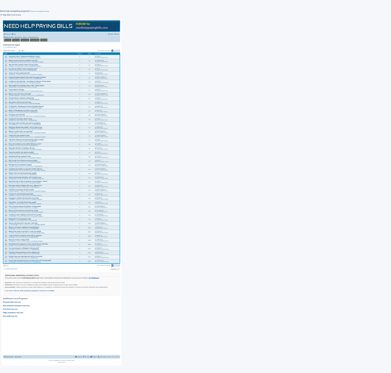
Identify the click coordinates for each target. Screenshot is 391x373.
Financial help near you (12, 302)
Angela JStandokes (15, 95)
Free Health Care (34, 153)
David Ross (13, 178)
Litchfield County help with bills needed (21, 190)
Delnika (12, 220)
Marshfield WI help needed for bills (20, 156)
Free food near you (10, 309)
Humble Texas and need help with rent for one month (25, 256)
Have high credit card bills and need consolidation (25, 123)
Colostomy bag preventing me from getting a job (24, 252)
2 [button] (114, 51)
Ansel (11, 82)
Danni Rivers (13, 87)
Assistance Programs (35, 57)
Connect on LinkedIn (47, 290)
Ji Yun (11, 157)
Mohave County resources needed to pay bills (23, 60)
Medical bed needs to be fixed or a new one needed (25, 231)
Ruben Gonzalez (14, 78)
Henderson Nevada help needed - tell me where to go (25, 127)
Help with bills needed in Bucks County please (23, 64)
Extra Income (36, 253)
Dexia (11, 174)
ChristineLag (13, 62)
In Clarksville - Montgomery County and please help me (26, 106)
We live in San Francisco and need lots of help (23, 210)
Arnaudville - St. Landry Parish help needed (22, 202)
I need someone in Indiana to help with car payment (25, 235)
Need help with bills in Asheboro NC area (22, 148)
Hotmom (12, 112)
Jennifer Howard (14, 116)
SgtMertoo (12, 128)
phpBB (56, 360)
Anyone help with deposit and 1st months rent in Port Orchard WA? (30, 260)
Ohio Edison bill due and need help (20, 102)
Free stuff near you (10, 316)
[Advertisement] (49, 5)
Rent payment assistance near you (16, 306)
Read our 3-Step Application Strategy (40, 11)
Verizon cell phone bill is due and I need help (23, 223)
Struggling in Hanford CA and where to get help (24, 198)
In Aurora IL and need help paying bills (21, 194)
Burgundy (12, 74)
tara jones (12, 187)
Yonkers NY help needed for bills (19, 135)
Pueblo (12, 257)
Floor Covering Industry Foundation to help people (25, 206)
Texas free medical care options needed (21, 152)
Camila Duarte (13, 207)
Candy (11, 66)
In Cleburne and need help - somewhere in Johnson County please (30, 81)
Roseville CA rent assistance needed (20, 165)
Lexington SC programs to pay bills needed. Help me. (26, 169)
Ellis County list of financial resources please (23, 160)
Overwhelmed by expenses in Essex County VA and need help (28, 244)
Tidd (11, 70)
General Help (33, 220)
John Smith (13, 216)
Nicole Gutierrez (14, 132)
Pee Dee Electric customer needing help (21, 98)
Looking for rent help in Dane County (20, 119)
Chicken (12, 149)
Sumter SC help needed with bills (19, 73)
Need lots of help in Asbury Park (19, 240)
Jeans (11, 153)
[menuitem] (14, 34)
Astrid (11, 99)
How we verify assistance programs (26, 290)
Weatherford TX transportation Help (20, 219)
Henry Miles (13, 212)
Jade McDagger (14, 224)
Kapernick (12, 107)
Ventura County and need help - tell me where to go (25, 177)
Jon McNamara (93, 278)
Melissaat (12, 228)
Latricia (12, 245)
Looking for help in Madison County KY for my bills (25, 215)
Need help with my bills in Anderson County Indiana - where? (28, 181)
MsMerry (12, 195)
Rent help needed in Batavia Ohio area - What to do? (25, 185)
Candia (12, 145)
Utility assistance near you (13, 313)
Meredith (12, 199)
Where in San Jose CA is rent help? (20, 94)
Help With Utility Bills (34, 99)
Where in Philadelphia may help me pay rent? (23, 110)
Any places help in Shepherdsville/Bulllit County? (24, 56)
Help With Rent (38, 78)
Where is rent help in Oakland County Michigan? (24, 227)
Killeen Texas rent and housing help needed (22, 173)
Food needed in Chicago (16, 89)
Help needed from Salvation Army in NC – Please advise (26, 85)
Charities (35, 87)
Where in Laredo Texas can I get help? (21, 131)
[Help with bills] (61, 26)
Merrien (12, 203)
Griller (11, 57)
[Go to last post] (100, 56)
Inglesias (12, 237)
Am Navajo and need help (17, 114)
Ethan (11, 91)
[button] (119, 51)
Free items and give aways (36, 91)
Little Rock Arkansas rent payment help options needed (26, 139)
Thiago (12, 103)
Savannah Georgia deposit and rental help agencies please (27, 77)
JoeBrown (12, 241)
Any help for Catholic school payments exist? (23, 69)
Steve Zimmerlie (14, 170)
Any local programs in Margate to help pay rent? (24, 248)
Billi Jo (11, 162)
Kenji (11, 141)
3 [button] (116, 51)
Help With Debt (32, 70)
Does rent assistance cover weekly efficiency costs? (25, 144)
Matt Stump (13, 253)
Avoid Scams (16, 15)
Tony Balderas (13, 124)
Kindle (11, 120)
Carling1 (12, 249)
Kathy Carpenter (14, 191)
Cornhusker (13, 262)
